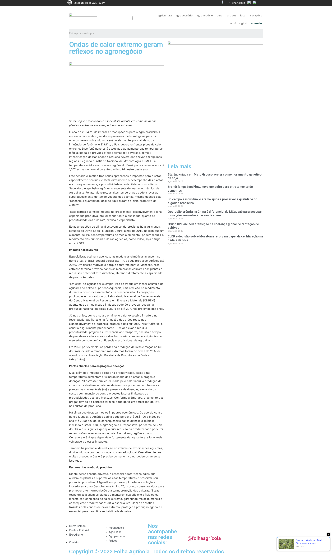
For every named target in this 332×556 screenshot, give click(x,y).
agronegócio (204, 15)
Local (243, 15)
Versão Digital (238, 23)
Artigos (231, 15)
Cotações (256, 15)
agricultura (165, 15)
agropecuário (184, 15)
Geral (220, 15)
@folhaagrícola (204, 538)
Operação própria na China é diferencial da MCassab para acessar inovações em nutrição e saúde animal (215, 213)
